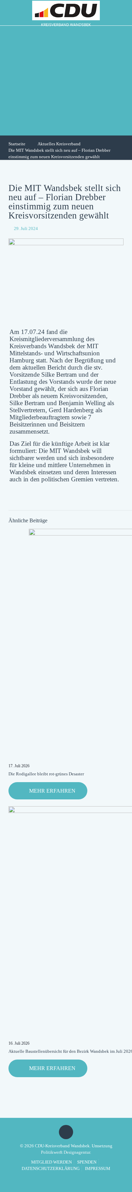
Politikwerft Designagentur (65, 1152)
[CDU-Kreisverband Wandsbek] (66, 12)
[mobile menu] (123, 12)
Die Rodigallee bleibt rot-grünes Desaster (46, 773)
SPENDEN (86, 1162)
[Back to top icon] (66, 1132)
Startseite (16, 143)
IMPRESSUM (97, 1168)
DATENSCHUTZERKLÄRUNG (51, 1168)
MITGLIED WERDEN (51, 1162)
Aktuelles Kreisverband (59, 143)
